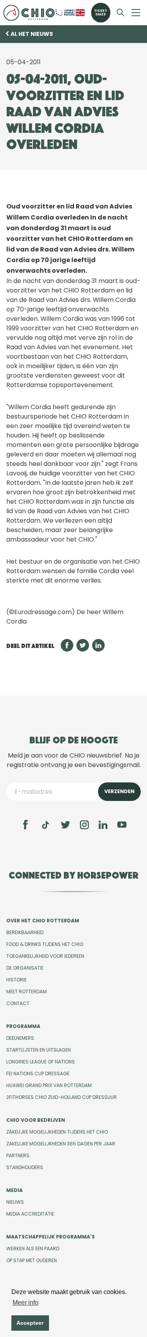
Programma (23, 1026)
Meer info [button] (25, 1302)
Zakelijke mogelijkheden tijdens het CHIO (57, 1131)
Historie (16, 979)
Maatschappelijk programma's (50, 1236)
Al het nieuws (32, 34)
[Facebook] (25, 824)
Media (14, 1190)
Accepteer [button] (30, 1323)
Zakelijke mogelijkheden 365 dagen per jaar (60, 1143)
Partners (17, 1155)
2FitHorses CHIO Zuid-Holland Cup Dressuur (61, 1097)
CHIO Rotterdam (29, 12)
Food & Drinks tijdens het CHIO (44, 944)
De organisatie (25, 968)
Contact (17, 1003)
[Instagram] (84, 824)
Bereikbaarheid (25, 932)
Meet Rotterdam (26, 991)
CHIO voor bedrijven (35, 1120)
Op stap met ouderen (31, 1260)
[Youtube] (122, 824)
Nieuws (15, 1202)
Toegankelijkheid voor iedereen (45, 956)
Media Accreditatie (30, 1213)
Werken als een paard (32, 1248)
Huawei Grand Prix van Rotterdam (49, 1085)
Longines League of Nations (40, 1061)
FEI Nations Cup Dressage (37, 1073)
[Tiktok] (45, 825)
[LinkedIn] (103, 824)
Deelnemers (20, 1038)
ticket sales (100, 13)
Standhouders (24, 1167)
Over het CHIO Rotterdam (42, 920)
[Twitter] (65, 824)
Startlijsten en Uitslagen (38, 1050)
